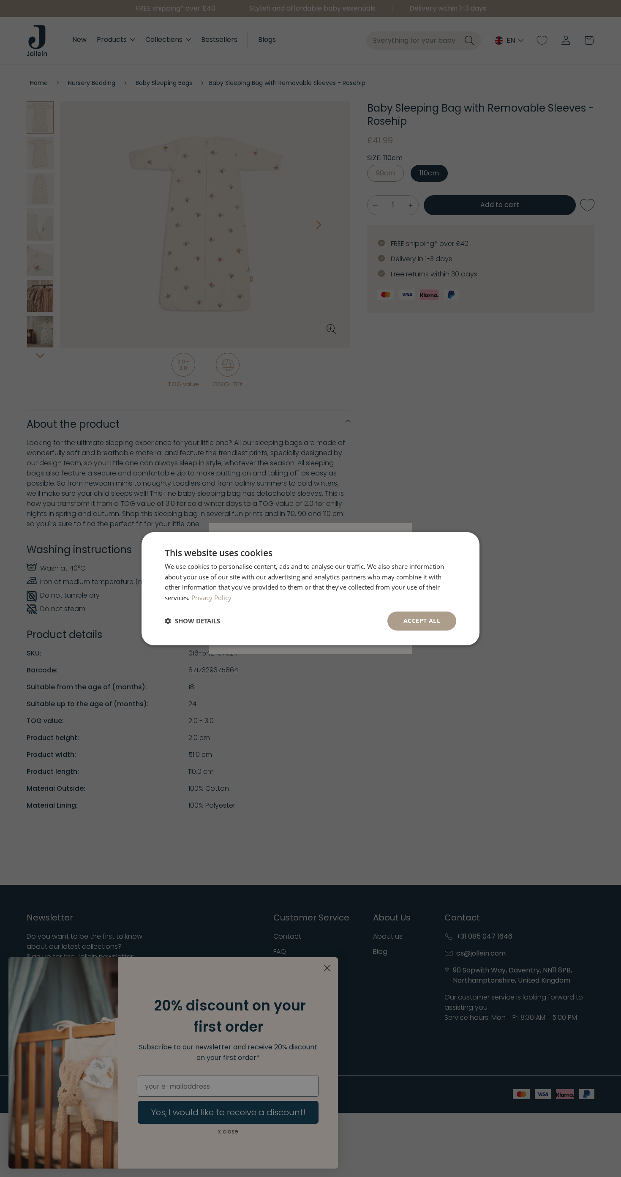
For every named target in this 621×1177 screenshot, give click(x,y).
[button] (192, 620)
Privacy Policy (211, 597)
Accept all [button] (421, 621)
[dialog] (310, 588)
